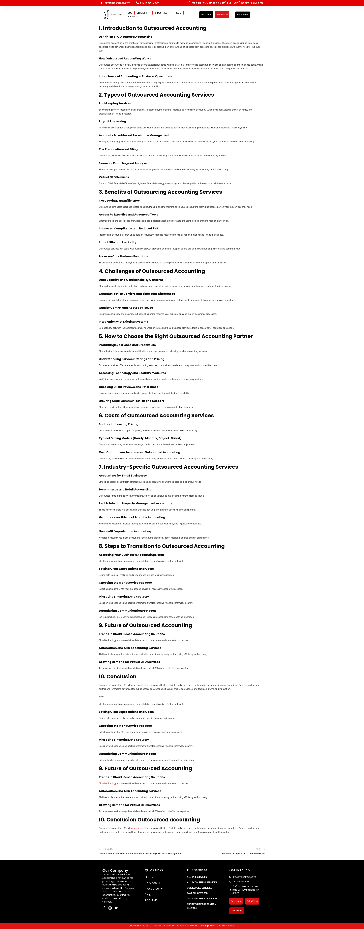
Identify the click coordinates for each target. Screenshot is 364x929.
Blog (178, 12)
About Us (133, 16)
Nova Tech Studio (225, 925)
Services (142, 12)
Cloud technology (108, 783)
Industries (161, 12)
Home (129, 12)
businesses (135, 828)
